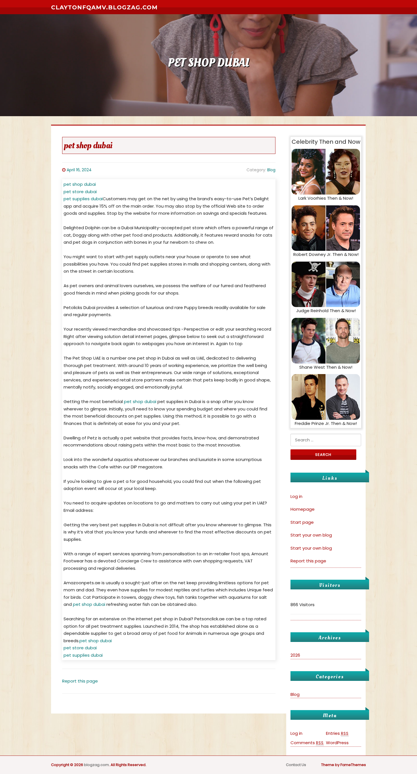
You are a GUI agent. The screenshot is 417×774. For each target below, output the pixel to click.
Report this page (80, 681)
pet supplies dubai (83, 199)
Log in (296, 496)
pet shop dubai (80, 184)
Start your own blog (311, 535)
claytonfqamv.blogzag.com (104, 7)
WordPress (337, 743)
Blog (271, 170)
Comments (307, 743)
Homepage (302, 509)
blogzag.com (96, 764)
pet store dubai (80, 192)
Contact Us (296, 764)
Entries (337, 733)
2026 (295, 655)
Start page (302, 522)
